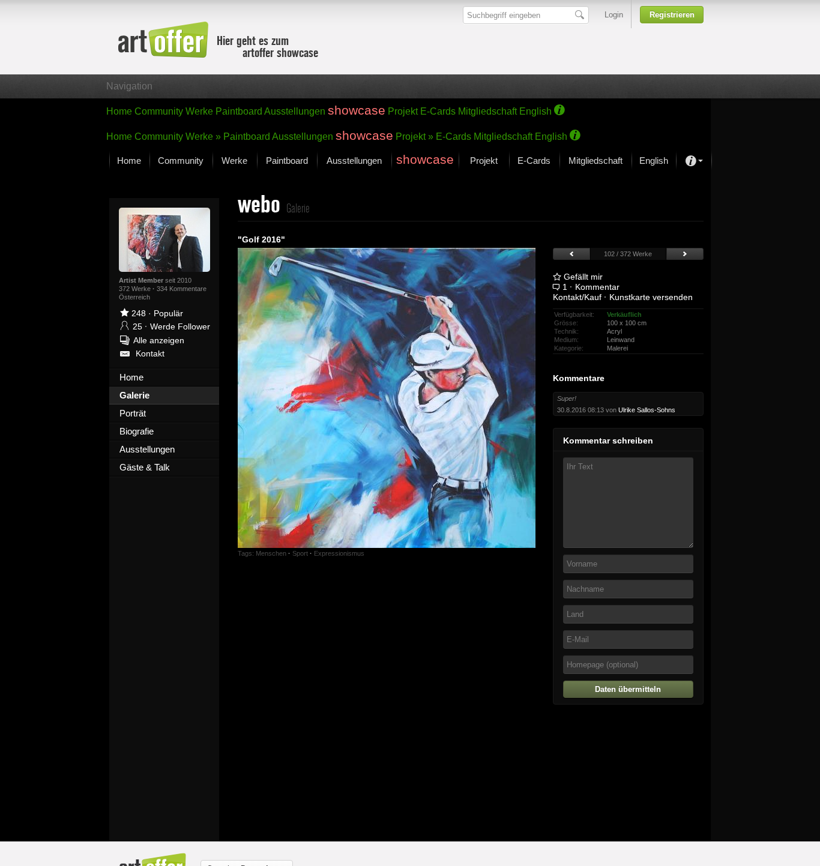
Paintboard (239, 111)
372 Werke (135, 288)
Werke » (203, 136)
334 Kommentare (182, 288)
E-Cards (438, 111)
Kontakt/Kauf (577, 297)
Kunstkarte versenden (651, 297)
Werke (199, 111)
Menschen (271, 553)
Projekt (403, 111)
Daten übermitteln (628, 689)
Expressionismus (339, 553)
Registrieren (672, 14)
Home (119, 111)
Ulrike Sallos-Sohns (646, 409)
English (535, 111)
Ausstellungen (294, 111)
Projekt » (414, 136)
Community (158, 111)
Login (613, 14)
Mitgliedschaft (487, 111)
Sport (300, 553)
